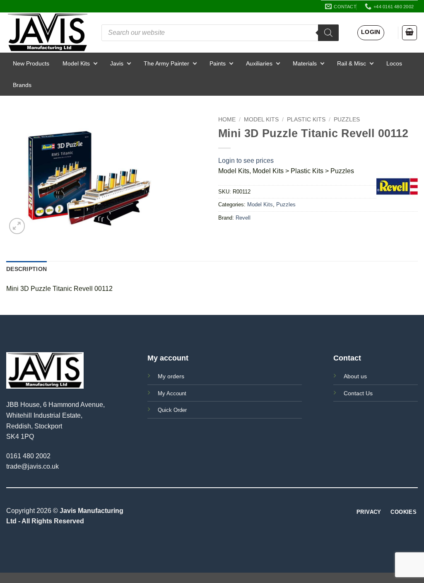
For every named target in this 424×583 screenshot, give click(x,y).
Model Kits (76, 63)
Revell (243, 218)
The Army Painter (166, 63)
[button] (370, 32)
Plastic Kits (306, 119)
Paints (218, 63)
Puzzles (347, 119)
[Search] (328, 32)
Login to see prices (246, 160)
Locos (394, 63)
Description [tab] (26, 269)
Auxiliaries (259, 63)
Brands (22, 85)
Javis (116, 63)
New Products (31, 63)
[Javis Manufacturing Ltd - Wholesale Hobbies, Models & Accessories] (47, 32)
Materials (305, 63)
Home (227, 119)
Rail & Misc (351, 63)
